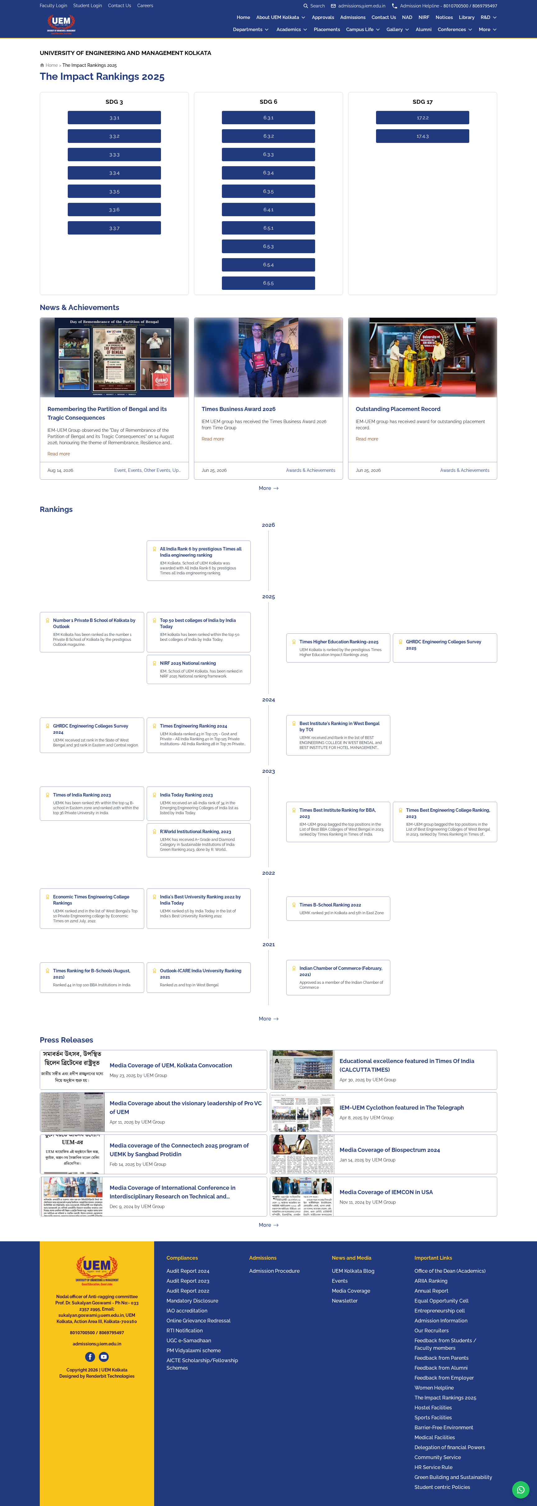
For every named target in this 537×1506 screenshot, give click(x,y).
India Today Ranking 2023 (186, 794)
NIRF (424, 17)
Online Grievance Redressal (199, 1321)
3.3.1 (114, 118)
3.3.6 (114, 209)
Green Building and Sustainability (453, 1477)
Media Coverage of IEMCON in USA (386, 1192)
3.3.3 (114, 154)
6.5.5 (268, 283)
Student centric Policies (442, 1487)
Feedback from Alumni (441, 1368)
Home (243, 17)
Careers (145, 5)
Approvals (323, 17)
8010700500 (455, 6)
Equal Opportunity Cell (442, 1301)
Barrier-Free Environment (444, 1428)
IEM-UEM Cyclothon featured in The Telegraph (402, 1107)
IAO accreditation (187, 1311)
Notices (444, 17)
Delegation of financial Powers (450, 1447)
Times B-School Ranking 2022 (330, 904)
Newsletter (345, 1301)
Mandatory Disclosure (192, 1301)
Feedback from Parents (442, 1358)
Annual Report (431, 1291)
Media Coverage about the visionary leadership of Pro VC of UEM (186, 1107)
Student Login (87, 5)
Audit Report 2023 (188, 1281)
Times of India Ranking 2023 (82, 794)
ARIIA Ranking (431, 1281)
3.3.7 (114, 228)
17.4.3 (423, 136)
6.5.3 (268, 246)
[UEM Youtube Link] (104, 1357)
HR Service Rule (433, 1467)
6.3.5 (268, 191)
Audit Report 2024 (188, 1271)
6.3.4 (268, 173)
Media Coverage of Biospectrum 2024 (390, 1150)
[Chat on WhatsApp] (521, 1490)
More (484, 29)
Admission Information (441, 1321)
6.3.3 (268, 154)
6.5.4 (268, 264)
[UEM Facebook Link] (90, 1357)
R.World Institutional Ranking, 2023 (195, 831)
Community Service (438, 1457)
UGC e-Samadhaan (189, 1341)
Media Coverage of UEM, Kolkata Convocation (171, 1065)
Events (340, 1281)
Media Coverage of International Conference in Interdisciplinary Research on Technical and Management (173, 1192)
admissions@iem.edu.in (361, 5)
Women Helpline (434, 1388)
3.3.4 (114, 173)
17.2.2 (423, 118)
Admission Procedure (274, 1271)
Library (467, 17)
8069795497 (484, 6)
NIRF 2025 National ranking (188, 663)
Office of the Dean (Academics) (450, 1271)
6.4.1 (268, 209)
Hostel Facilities (433, 1408)
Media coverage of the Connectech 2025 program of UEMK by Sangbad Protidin (179, 1149)
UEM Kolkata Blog (353, 1271)
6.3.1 (268, 118)
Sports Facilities (433, 1418)
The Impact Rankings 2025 (445, 1398)
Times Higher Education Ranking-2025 (339, 641)
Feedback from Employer (444, 1378)
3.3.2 (114, 136)
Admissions (352, 17)
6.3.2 (269, 136)
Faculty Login (53, 5)
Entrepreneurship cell (440, 1311)
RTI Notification (185, 1331)
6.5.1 (268, 228)
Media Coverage (351, 1291)
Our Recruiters (432, 1331)
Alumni (424, 29)
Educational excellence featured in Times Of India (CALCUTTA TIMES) (407, 1065)
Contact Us (119, 5)
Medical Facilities (435, 1437)
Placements (327, 29)
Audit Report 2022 (188, 1291)
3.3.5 (114, 191)
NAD (407, 17)
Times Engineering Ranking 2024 (193, 725)
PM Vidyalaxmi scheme (194, 1350)
